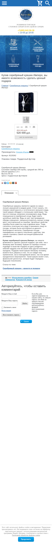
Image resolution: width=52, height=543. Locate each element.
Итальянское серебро (22, 278)
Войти (25, 303)
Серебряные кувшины (11, 149)
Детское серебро (13, 48)
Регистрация (6, 311)
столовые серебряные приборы (38, 49)
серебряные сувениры (13, 65)
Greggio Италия (22, 152)
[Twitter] (8, 183)
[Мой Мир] (13, 183)
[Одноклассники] (10, 183)
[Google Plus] (16, 183)
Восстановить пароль (11, 315)
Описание (9, 193)
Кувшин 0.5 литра (24, 280)
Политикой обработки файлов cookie (26, 535)
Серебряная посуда (38, 65)
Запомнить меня (9, 307)
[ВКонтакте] (5, 183)
